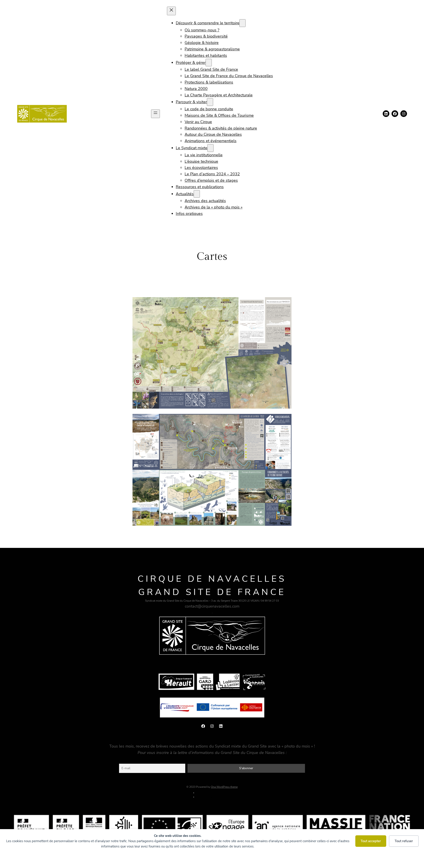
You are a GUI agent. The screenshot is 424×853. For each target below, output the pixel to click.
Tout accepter (371, 841)
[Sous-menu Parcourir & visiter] (210, 102)
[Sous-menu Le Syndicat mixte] (210, 148)
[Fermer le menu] (171, 11)
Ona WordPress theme (224, 787)
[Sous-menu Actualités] (197, 194)
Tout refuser (404, 841)
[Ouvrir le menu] (155, 113)
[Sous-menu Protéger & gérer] (209, 63)
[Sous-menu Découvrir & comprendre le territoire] (242, 23)
